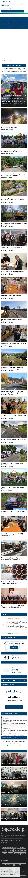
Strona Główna (3, 60)
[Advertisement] (14, 44)
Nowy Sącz (16, 853)
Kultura (17, 850)
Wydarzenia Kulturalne (7, 22)
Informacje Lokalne (7, 18)
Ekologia (10, 853)
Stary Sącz (23, 850)
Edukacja (11, 850)
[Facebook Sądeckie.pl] (3, 680)
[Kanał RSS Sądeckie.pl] (24, 680)
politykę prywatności (11, 874)
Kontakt (14, 647)
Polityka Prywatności (20, 867)
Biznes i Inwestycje (21, 22)
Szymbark (14, 856)
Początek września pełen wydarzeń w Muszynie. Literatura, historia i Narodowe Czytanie (13, 727)
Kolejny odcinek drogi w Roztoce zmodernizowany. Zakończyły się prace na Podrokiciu (14, 734)
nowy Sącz (21, 847)
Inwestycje (23, 853)
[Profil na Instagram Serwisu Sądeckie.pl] (19, 680)
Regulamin (7, 864)
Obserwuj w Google (14, 707)
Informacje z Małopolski (21, 18)
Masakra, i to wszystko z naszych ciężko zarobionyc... (14, 743)
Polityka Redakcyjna (20, 871)
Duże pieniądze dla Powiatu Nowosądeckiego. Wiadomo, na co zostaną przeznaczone (15, 731)
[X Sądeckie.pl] (8, 680)
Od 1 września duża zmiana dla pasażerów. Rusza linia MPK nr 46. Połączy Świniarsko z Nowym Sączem (15, 724)
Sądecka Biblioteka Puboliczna (9, 847)
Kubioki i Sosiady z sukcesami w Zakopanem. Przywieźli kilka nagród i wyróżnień (15, 721)
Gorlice (4, 853)
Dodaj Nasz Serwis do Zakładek (12, 11)
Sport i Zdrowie (7, 27)
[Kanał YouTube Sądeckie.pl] (14, 680)
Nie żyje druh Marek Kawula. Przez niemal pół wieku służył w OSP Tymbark (14, 717)
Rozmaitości (21, 27)
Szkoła (4, 850)
